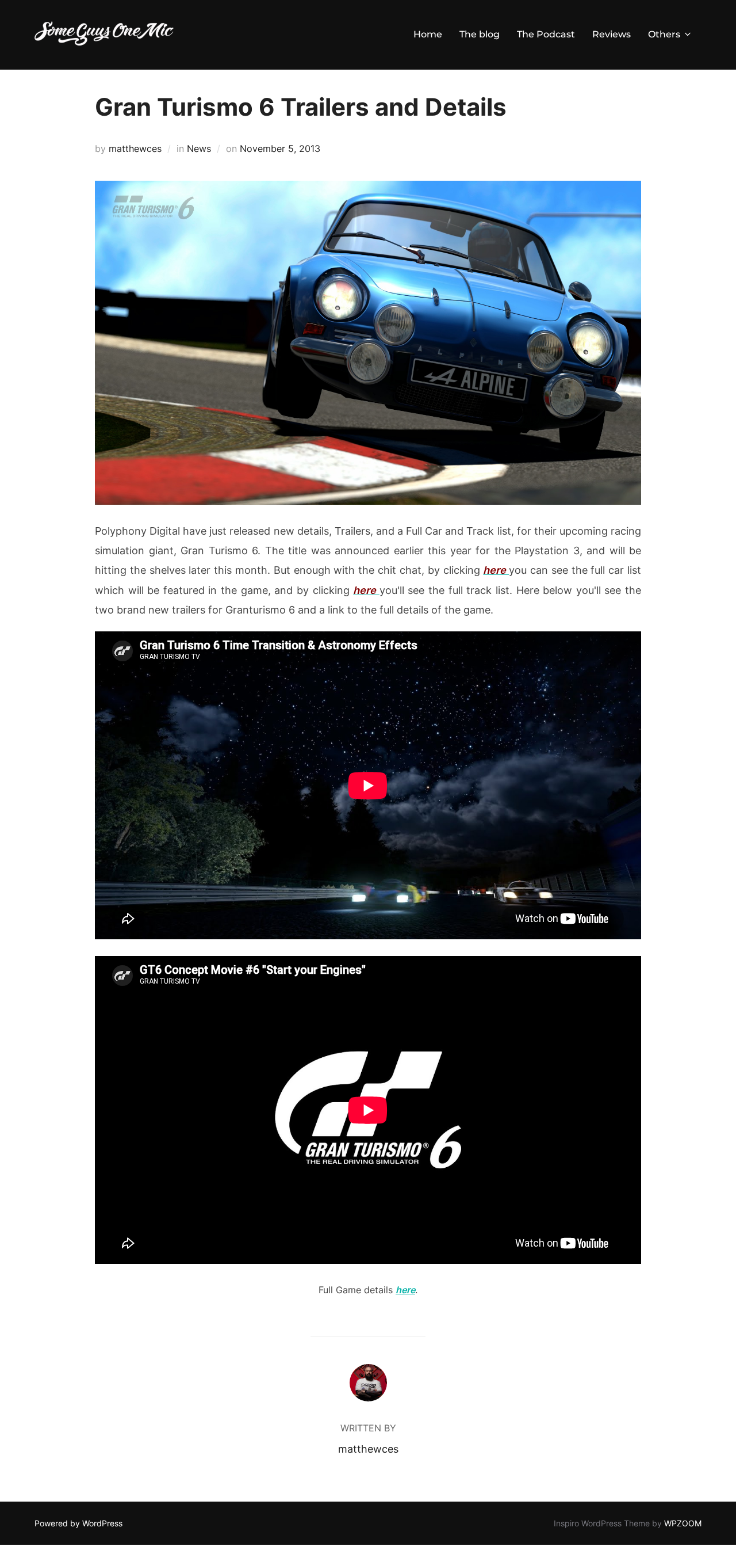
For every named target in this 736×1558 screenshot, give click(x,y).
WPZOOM (683, 1523)
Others (664, 34)
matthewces (135, 148)
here (405, 1290)
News (199, 148)
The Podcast (546, 34)
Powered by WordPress (78, 1523)
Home (427, 34)
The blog (479, 34)
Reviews (611, 34)
